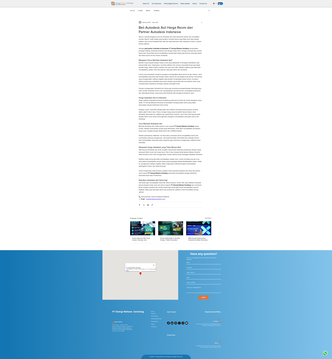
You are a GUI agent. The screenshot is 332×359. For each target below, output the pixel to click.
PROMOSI (156, 10)
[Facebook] (183, 323)
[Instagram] (175, 323)
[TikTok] (168, 323)
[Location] (113, 323)
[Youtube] (186, 323)
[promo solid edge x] (170, 228)
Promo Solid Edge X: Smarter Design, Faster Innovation (170, 239)
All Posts (132, 10)
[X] (179, 323)
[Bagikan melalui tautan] (152, 205)
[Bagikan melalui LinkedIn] (148, 205)
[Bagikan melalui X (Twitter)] (144, 205)
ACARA (140, 10)
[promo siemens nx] (142, 228)
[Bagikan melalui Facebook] (139, 205)
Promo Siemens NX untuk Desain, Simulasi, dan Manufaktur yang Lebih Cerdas (142, 239)
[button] (156, 3)
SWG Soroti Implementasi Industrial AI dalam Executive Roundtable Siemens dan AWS (198, 239)
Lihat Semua (208, 218)
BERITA (148, 10)
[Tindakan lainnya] (202, 22)
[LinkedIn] (172, 323)
